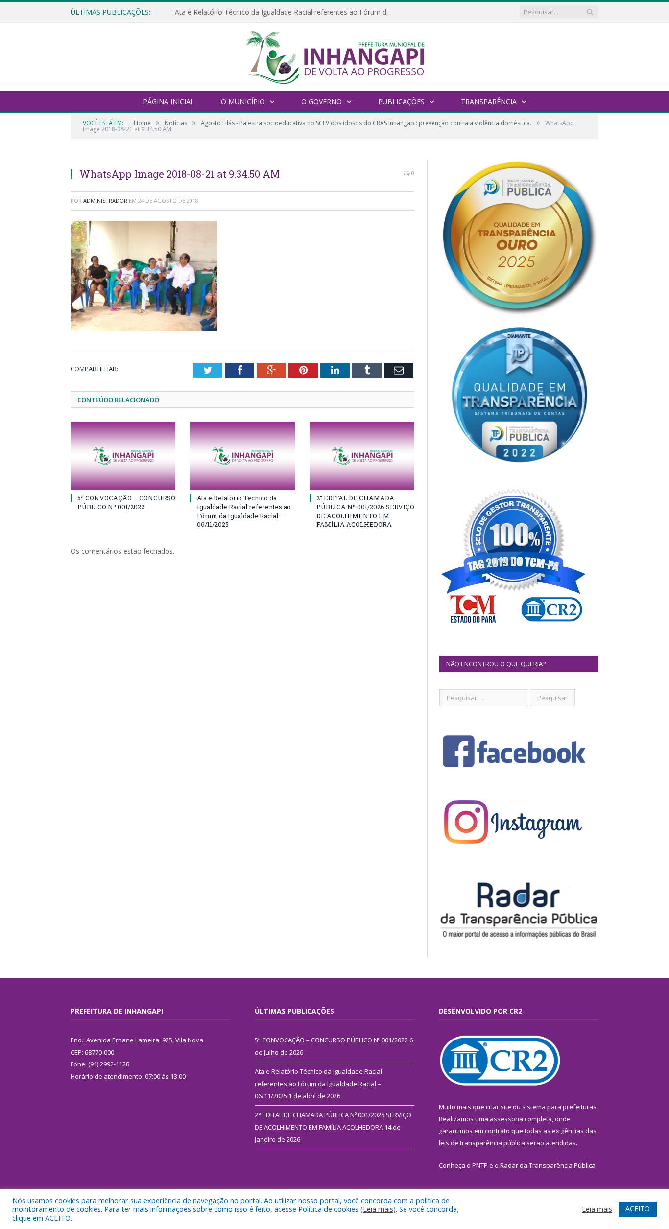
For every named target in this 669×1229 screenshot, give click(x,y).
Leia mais (378, 1209)
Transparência (489, 101)
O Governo (321, 101)
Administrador (105, 200)
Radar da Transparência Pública (548, 1165)
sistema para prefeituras (559, 1106)
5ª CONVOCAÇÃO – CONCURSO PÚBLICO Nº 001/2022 (126, 502)
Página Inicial (168, 101)
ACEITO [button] (637, 1208)
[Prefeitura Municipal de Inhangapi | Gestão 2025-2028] (334, 55)
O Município (243, 101)
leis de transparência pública (482, 1142)
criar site (498, 1106)
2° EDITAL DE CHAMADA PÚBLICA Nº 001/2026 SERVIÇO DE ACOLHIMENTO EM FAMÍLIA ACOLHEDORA (365, 511)
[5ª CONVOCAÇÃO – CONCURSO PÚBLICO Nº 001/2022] (123, 456)
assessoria (506, 1118)
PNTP (480, 1165)
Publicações (401, 101)
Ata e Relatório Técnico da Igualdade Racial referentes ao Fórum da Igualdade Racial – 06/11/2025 (287, 12)
